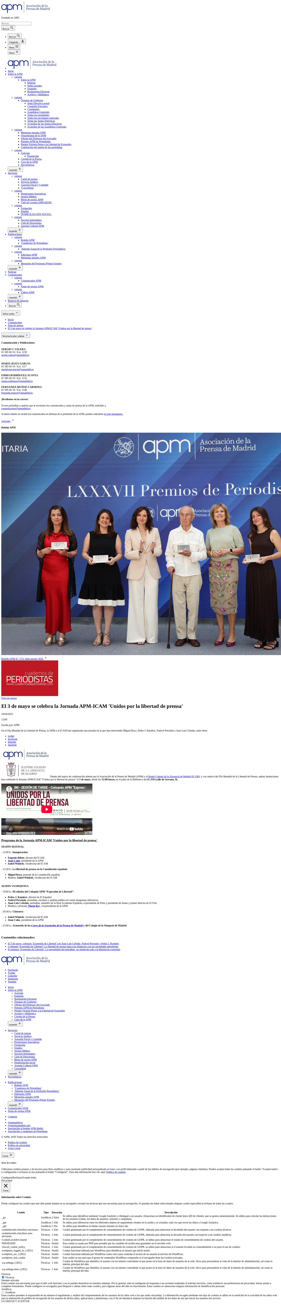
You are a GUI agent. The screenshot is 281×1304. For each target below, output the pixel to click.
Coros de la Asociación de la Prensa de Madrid (57, 925)
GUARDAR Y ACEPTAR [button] (15, 1301)
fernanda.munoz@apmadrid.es (17, 392)
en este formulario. (113, 414)
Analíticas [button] (6, 1289)
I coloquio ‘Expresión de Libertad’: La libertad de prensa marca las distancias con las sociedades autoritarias (63, 946)
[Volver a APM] (25, 12)
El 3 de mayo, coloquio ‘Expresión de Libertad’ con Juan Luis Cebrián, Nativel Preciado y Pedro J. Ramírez (63, 943)
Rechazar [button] (17, 1177)
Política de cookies (116, 1172)
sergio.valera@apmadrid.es (15, 355)
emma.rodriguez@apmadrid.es (17, 381)
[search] (15, 36)
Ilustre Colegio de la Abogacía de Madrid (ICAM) (174, 776)
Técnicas (9, 1277)
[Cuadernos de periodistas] (29, 695)
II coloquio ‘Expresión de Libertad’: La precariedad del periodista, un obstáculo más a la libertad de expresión (64, 949)
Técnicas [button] (5, 1274)
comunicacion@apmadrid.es (15, 408)
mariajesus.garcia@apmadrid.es (17, 369)
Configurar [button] (7, 1177)
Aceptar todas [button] (29, 1177)
